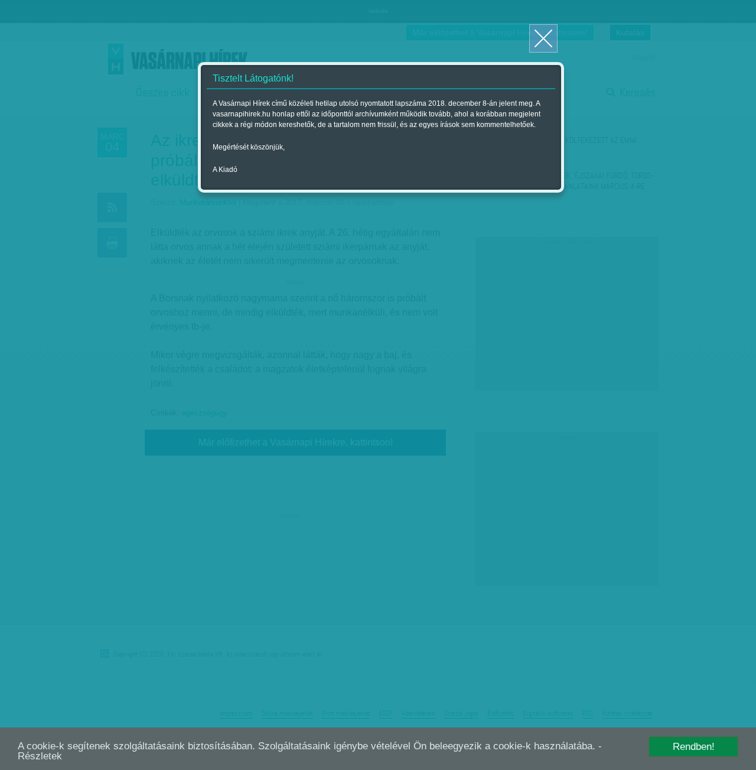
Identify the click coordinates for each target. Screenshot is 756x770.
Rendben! (694, 746)
